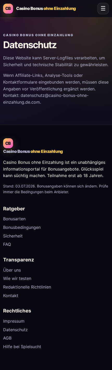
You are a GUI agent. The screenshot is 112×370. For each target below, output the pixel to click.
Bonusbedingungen (22, 227)
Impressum (13, 321)
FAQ (7, 244)
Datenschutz (15, 329)
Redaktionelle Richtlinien (27, 287)
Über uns (12, 270)
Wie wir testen (17, 278)
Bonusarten (14, 218)
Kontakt (10, 295)
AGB (7, 338)
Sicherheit (13, 236)
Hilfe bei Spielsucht (22, 346)
